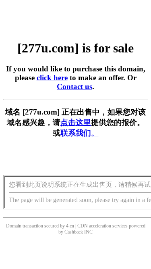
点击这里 (75, 122)
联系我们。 (79, 133)
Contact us (74, 86)
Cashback (73, 232)
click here (52, 77)
